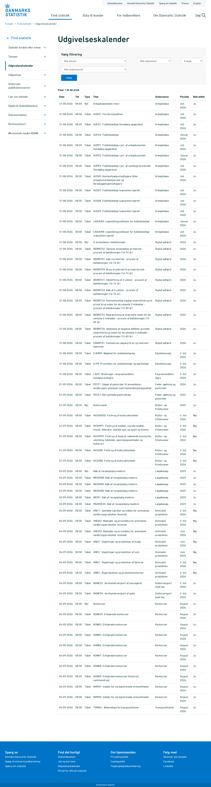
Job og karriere (66, 761)
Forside (9, 23)
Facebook (168, 761)
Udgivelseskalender (20, 65)
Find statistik (60, 15)
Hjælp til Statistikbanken (23, 105)
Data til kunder (93, 15)
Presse (185, 3)
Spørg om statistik (168, 3)
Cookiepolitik (118, 761)
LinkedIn (168, 766)
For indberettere (128, 15)
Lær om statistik (18, 96)
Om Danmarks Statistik (169, 15)
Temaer (13, 56)
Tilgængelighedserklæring (125, 766)
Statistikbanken (114, 3)
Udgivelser (14, 75)
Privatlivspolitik (119, 756)
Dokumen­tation (17, 115)
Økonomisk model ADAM (23, 133)
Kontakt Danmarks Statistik (140, 3)
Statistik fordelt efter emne (24, 47)
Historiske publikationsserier (19, 85)
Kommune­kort (17, 124)
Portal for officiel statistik (72, 770)
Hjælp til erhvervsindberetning (22, 761)
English (197, 3)
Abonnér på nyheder (175, 756)
